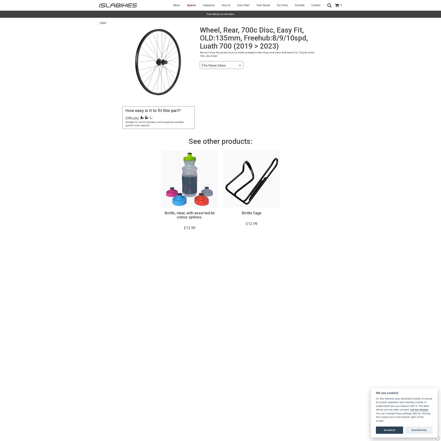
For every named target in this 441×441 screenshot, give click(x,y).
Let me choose (419, 409)
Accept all (389, 430)
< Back (102, 22)
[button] (329, 5)
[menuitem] (176, 5)
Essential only (419, 430)
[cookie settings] (438, 438)
